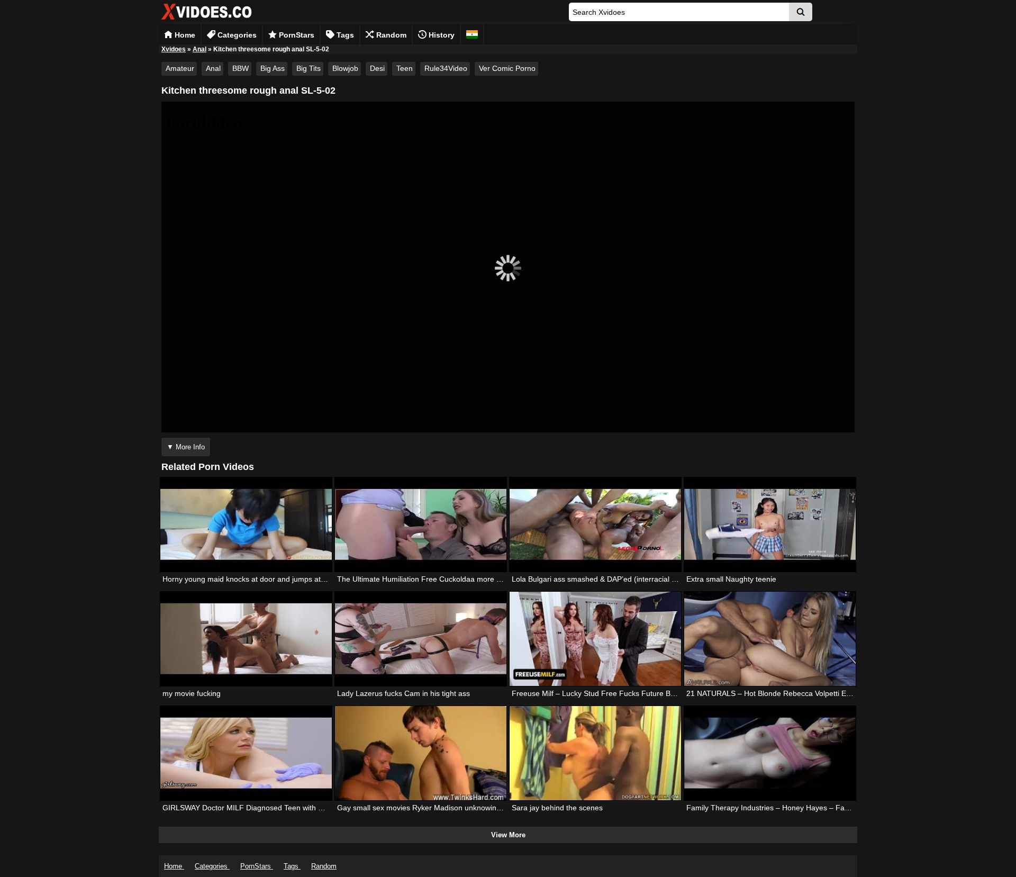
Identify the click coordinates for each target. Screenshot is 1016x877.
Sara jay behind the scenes (557, 807)
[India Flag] (472, 34)
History (441, 35)
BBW (240, 68)
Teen (404, 68)
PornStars (295, 35)
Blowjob (345, 68)
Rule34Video (445, 68)
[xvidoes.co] (206, 20)
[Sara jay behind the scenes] (595, 753)
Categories (236, 35)
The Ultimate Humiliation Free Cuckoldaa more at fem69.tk (435, 579)
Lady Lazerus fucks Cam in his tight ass (403, 693)
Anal (199, 49)
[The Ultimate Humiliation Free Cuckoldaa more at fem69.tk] (420, 524)
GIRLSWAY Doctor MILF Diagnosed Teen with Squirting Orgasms (271, 807)
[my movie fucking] (246, 638)
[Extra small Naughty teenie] (770, 524)
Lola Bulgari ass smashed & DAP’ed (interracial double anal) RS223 (625, 579)
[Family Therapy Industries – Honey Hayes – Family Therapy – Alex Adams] (770, 753)
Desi (377, 68)
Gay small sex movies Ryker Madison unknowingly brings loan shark (451, 807)
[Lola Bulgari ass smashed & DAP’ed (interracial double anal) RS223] (595, 524)
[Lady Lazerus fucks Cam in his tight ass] (420, 638)
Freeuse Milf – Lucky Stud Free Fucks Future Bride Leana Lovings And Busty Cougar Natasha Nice (678, 693)
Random (390, 35)
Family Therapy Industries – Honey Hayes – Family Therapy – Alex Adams (810, 807)
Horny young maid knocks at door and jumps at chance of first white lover (285, 579)
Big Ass (272, 68)
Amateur (180, 68)
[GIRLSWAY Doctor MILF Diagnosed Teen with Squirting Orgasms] (246, 753)
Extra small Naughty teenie (731, 579)
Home (184, 35)
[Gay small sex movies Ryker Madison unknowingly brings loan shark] (420, 753)
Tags (344, 35)
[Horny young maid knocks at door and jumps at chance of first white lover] (246, 524)
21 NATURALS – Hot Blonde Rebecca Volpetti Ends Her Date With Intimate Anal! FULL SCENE (844, 693)
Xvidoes (173, 49)
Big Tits (308, 68)
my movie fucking (191, 693)
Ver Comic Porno (507, 68)
